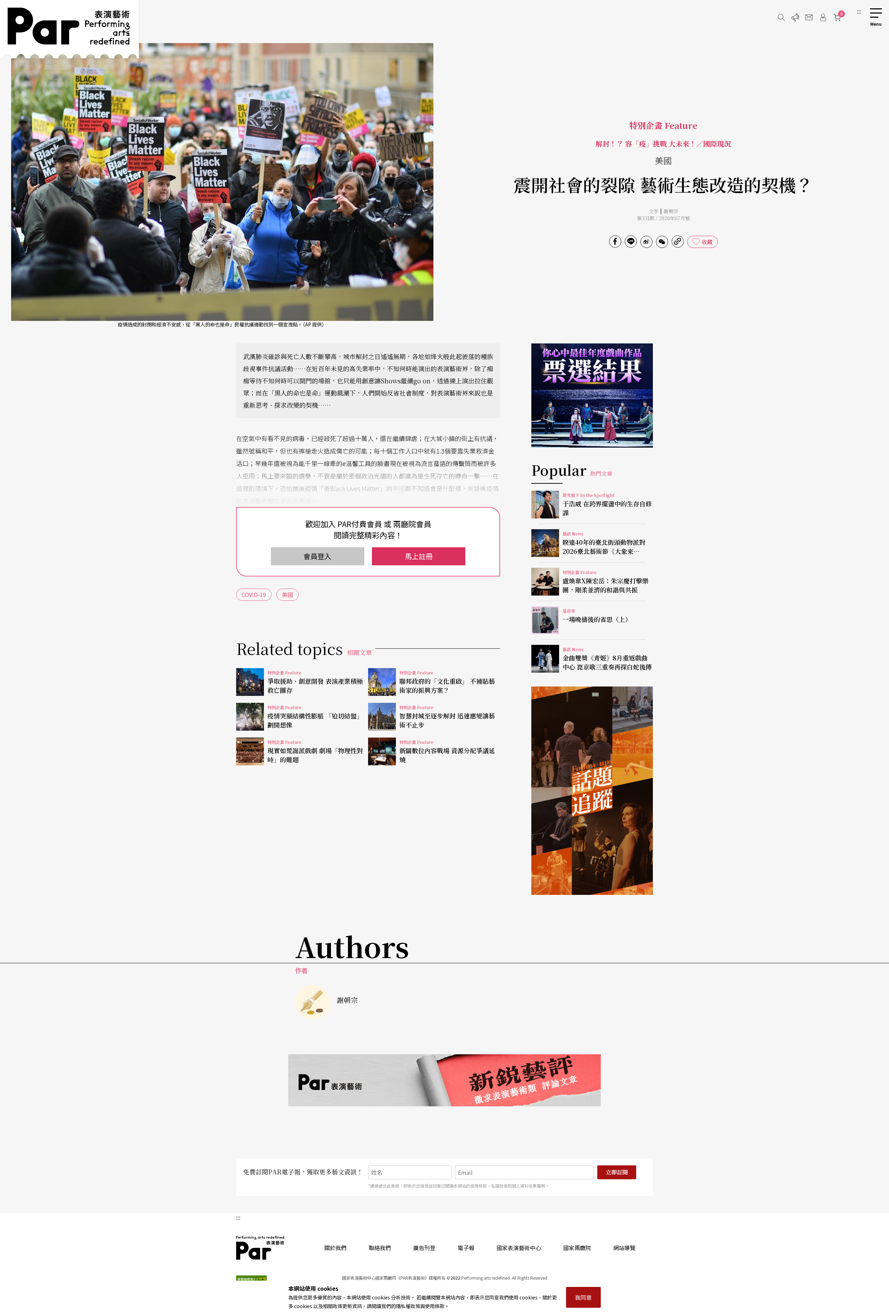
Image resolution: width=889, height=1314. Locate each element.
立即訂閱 (617, 1172)
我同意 (583, 1297)
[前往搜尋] (781, 17)
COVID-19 (254, 594)
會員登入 (317, 556)
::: (859, 11)
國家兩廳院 (577, 1248)
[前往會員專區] (823, 17)
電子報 (466, 1248)
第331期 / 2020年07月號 (663, 218)
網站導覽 (624, 1248)
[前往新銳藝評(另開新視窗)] (444, 1080)
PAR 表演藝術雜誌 (260, 1248)
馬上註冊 (419, 556)
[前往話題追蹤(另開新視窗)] (592, 791)
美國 (398, 488)
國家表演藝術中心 (519, 1248)
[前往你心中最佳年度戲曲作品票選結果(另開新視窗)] (592, 395)
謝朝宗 (671, 211)
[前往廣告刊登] (795, 17)
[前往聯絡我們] (809, 17)
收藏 (707, 242)
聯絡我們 (380, 1248)
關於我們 (335, 1248)
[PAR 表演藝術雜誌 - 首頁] (69, 29)
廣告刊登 (424, 1248)
